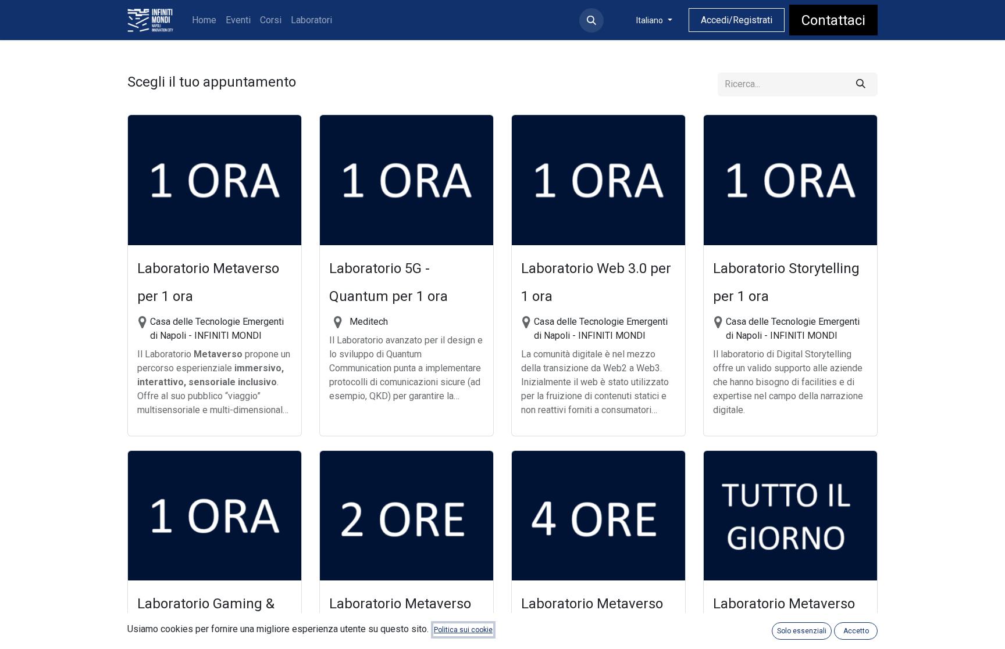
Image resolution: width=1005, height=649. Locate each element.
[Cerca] (861, 84)
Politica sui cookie (463, 630)
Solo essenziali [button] (801, 631)
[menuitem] (204, 20)
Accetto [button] (856, 631)
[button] (591, 20)
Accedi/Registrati (736, 20)
